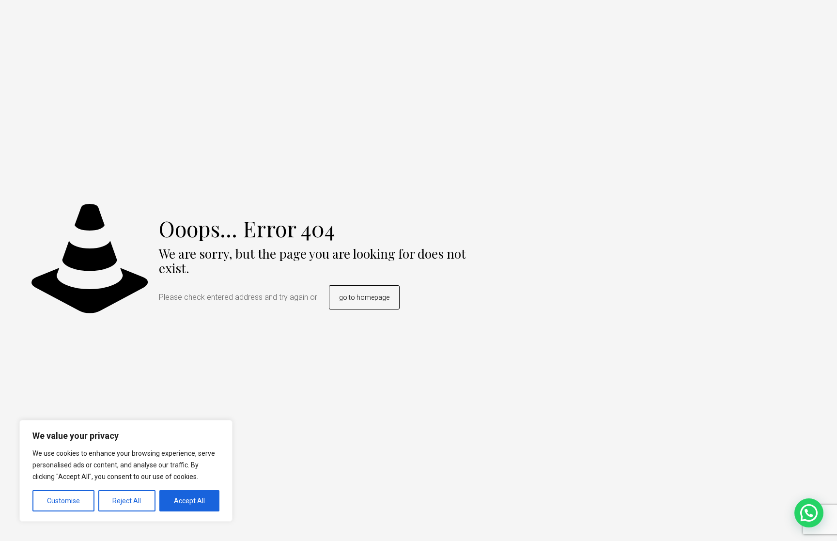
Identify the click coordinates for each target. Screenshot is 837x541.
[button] (808, 512)
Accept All (189, 501)
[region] (125, 471)
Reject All (126, 501)
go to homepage (364, 297)
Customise (63, 501)
